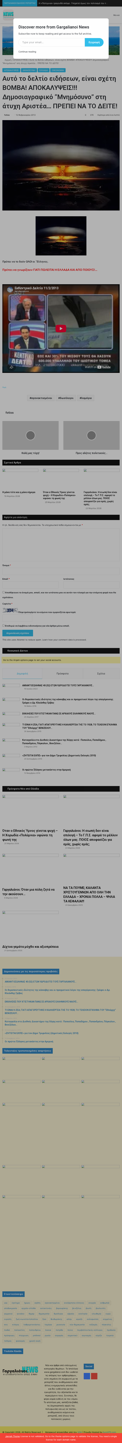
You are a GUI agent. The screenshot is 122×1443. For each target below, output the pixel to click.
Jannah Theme (12, 1436)
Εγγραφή (94, 42)
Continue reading (27, 51)
